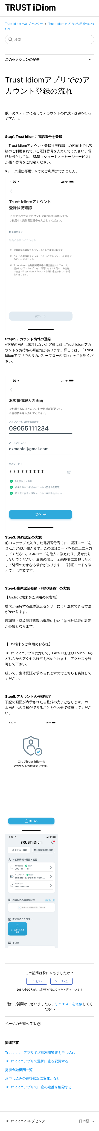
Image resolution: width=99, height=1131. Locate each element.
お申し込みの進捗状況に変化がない (32, 1078)
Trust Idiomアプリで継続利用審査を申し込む (40, 1052)
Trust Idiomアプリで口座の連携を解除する (38, 1087)
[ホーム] (30, 9)
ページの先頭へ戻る (20, 1023)
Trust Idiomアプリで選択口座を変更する (36, 1061)
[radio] (36, 981)
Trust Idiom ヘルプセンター (24, 24)
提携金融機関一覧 (19, 1070)
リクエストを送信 (68, 1004)
